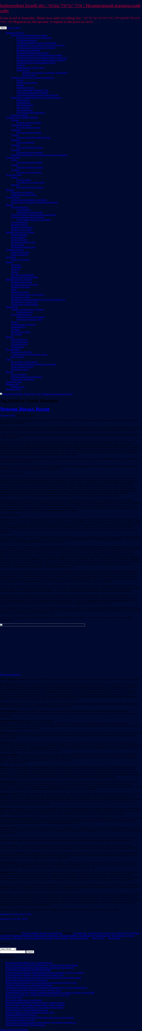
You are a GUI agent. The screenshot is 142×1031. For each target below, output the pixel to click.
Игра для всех (17, 357)
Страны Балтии (13, 157)
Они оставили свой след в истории (27, 294)
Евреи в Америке (19, 235)
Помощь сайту (12, 384)
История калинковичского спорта (33, 53)
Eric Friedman (133, 933)
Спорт (9, 359)
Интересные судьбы (20, 297)
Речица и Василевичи (27, 82)
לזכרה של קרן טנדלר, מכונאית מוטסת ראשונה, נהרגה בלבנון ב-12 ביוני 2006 (38, 995)
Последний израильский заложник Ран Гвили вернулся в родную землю (40, 1017)
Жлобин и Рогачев (25, 87)
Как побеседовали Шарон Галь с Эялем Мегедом (29, 962)
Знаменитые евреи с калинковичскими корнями (39, 55)
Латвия (14, 165)
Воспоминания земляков (28, 50)
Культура (15, 269)
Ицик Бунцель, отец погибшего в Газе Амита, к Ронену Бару (34, 1007)
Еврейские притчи (20, 292)
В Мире (9, 262)
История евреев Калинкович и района (29, 35)
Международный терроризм (24, 277)
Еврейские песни (19, 225)
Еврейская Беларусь (15, 33)
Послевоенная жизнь (26, 40)
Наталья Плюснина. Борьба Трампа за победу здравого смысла (35, 1002)
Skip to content (13, 28)
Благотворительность (21, 314)
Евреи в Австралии (20, 259)
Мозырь (20, 85)
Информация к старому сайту (31, 67)
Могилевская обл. (25, 105)
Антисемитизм (13, 197)
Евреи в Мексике (19, 239)
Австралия (11, 257)
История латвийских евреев (30, 167)
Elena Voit (121, 933)
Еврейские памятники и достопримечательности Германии (39, 155)
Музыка (9, 372)
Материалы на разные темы (24, 302)
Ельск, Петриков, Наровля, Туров (32, 90)
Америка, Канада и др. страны (20, 232)
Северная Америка (14, 249)
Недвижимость (18, 327)
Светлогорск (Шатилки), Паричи (32, 92)
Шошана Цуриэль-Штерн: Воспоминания (25, 1025)
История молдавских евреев (30, 187)
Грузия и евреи (24, 180)
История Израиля (19, 207)
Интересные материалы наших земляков (36, 48)
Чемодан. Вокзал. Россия (24, 408)
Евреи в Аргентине (20, 252)
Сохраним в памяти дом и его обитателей (36, 43)
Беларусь (10, 337)
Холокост (10, 190)
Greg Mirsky (5, 935)
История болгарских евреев (30, 152)
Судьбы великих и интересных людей (29, 354)
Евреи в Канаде (18, 237)
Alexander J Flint (95, 933)
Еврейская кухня (25, 312)
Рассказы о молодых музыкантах (26, 377)
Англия (14, 135)
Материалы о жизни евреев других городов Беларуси (36, 97)
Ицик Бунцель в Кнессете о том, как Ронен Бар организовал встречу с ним (41, 982)
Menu (3, 28)
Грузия (14, 177)
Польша (15, 120)
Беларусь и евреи (19, 115)
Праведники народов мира (23, 195)
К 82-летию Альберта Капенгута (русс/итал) (26, 980)
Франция (15, 140)
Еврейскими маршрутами (23, 247)
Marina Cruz (53, 935)
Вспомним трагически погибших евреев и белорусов (42, 58)
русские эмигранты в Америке (38, 938)
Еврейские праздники (21, 282)
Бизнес (14, 322)
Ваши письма (23, 70)
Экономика (16, 267)
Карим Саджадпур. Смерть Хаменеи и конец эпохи (30, 1012)
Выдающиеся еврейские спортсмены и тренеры (33, 364)
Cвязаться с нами (14, 382)
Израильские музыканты (23, 379)
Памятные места (13, 389)
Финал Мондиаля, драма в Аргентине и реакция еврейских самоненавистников (43, 977)
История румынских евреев (30, 147)
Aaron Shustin (114, 938)
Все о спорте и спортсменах (24, 362)
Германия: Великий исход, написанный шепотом (29, 985)
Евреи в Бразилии (19, 254)
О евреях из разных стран (23, 242)
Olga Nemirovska (86, 935)
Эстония (15, 170)
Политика (16, 264)
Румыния (15, 145)
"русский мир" (80, 933)
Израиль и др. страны (21, 230)
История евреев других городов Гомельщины (32, 77)
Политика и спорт (19, 369)
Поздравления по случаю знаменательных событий (41, 60)
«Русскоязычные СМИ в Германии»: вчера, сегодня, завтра (33, 990)
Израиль (9, 205)
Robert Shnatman (103, 935)
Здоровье (15, 329)
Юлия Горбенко (61, 938)
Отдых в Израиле (19, 222)
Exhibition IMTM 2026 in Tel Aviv (21, 1015)
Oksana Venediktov (69, 935)
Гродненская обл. (25, 110)
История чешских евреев (28, 127)
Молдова (15, 185)
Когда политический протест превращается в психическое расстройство (40, 967)
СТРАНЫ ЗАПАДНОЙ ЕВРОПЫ (22, 117)
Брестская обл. (23, 107)
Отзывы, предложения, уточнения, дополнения (44, 72)
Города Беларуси (19, 339)
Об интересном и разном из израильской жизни (33, 215)
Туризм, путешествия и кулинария (27, 309)
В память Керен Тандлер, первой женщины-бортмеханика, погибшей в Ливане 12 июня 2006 (50, 992)
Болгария (15, 150)
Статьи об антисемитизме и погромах (29, 200)
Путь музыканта (18, 374)
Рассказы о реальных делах (29, 319)
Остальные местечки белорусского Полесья (37, 95)
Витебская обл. (24, 102)
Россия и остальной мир (22, 274)
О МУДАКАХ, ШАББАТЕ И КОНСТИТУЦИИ (28, 970)
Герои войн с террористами (30, 212)
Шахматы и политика (21, 352)
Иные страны (17, 244)
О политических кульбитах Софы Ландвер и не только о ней (34, 975)
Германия (15, 130)
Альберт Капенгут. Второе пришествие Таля (27, 1010)
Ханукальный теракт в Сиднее (20, 1020)
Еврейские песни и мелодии (24, 284)
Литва (14, 160)
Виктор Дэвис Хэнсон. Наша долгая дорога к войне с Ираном (35, 1005)
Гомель (20, 80)
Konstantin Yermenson (22, 935)
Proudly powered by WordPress (14, 1030)
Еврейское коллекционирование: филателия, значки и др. (38, 299)
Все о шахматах (13, 349)
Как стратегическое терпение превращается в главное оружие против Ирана (42, 965)
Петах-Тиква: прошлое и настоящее (33, 220)
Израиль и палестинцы (22, 227)
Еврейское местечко (20, 287)
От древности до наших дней (30, 182)
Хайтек (14, 272)
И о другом (16, 334)
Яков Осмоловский (79, 938)
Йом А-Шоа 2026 (14, 997)
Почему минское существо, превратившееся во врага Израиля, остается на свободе (45, 972)
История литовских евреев (29, 162)
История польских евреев (29, 122)
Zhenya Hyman (118, 935)
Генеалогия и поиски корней (24, 304)
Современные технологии (23, 324)
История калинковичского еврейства (34, 38)
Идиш (14, 289)
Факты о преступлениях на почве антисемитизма (34, 202)
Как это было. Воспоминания (31, 112)
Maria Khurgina (40, 935)
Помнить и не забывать (22, 192)
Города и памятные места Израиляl (27, 217)
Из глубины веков (19, 342)
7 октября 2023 (24, 210)
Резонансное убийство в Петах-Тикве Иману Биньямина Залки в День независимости (46, 987)
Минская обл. (23, 100)
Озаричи (21, 65)
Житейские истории (20, 332)
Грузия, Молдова (13, 175)
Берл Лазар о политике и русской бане (24, 1000)
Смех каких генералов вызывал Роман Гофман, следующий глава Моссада (41, 1022)
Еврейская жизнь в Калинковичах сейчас (36, 62)
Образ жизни (12, 307)
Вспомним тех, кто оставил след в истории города (40, 45)
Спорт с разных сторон (22, 367)
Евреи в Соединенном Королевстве (33, 137)
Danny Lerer (110, 933)
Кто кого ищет (29, 75)
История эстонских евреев (29, 172)
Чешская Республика (21, 125)
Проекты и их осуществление (31, 317)
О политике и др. (19, 344)
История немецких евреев (29, 132)
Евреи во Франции (26, 142)
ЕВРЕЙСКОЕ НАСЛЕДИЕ (19, 279)
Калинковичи (17, 347)
